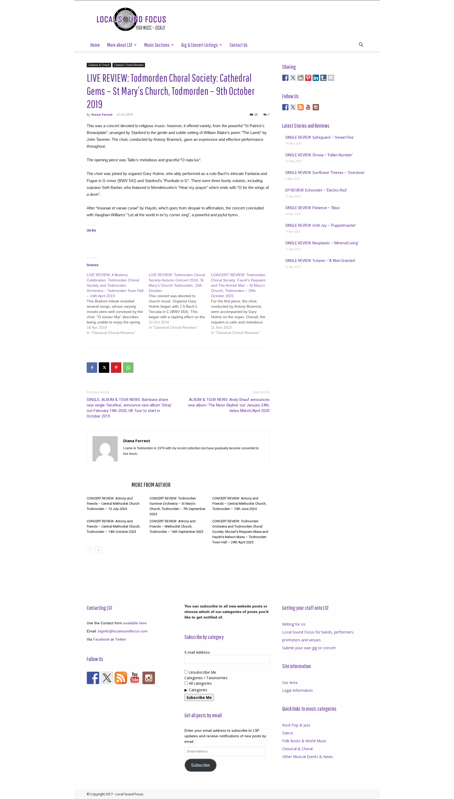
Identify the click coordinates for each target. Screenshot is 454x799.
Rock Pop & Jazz (296, 725)
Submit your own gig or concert (309, 647)
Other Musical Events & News (307, 756)
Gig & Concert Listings (199, 45)
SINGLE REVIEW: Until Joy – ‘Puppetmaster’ (320, 225)
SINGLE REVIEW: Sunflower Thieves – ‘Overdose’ (325, 173)
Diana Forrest (101, 114)
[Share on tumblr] (323, 78)
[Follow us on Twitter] (293, 107)
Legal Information (297, 690)
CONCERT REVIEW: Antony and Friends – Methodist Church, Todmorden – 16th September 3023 (176, 526)
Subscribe (200, 765)
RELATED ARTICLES (107, 484)
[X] (104, 367)
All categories (200, 683)
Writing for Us (294, 624)
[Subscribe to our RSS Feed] (300, 107)
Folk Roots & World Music (304, 740)
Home (95, 45)
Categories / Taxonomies (206, 677)
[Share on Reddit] (300, 78)
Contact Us (238, 45)
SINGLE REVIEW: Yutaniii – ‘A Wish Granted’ (320, 261)
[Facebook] (92, 367)
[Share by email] (331, 78)
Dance (287, 732)
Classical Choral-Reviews (128, 65)
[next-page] (98, 550)
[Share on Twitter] (293, 78)
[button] (361, 45)
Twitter (120, 639)
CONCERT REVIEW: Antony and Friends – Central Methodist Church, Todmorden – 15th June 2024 (239, 503)
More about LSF (119, 45)
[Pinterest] (116, 367)
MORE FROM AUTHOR (151, 484)
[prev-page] (90, 550)
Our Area (289, 682)
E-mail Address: (197, 652)
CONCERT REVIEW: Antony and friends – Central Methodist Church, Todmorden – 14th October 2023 (113, 526)
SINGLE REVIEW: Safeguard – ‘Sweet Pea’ (319, 137)
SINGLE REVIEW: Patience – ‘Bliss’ (312, 208)
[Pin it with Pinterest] (308, 78)
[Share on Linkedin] (316, 78)
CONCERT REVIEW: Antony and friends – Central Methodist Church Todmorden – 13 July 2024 (113, 503)
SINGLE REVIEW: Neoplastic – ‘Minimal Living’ (322, 243)
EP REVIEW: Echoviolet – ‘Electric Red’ (316, 190)
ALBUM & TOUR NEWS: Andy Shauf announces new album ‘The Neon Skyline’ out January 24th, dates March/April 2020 (229, 405)
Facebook (101, 639)
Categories (198, 689)
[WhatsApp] (128, 367)
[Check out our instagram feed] (316, 107)
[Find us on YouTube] (308, 107)
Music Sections (156, 45)
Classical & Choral (99, 65)
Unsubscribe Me (202, 672)
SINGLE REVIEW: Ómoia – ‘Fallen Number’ (319, 155)
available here (135, 623)
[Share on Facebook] (285, 78)
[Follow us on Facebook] (285, 107)
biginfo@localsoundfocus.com (123, 631)
